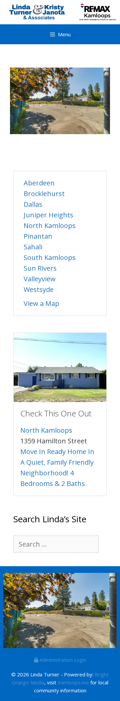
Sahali (33, 246)
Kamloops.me (73, 682)
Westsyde (39, 289)
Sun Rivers (40, 268)
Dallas (33, 204)
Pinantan (38, 236)
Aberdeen (39, 182)
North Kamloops (50, 225)
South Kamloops (50, 257)
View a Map (41, 303)
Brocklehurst (44, 193)
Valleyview (40, 278)
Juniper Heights (48, 214)
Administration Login (62, 659)
